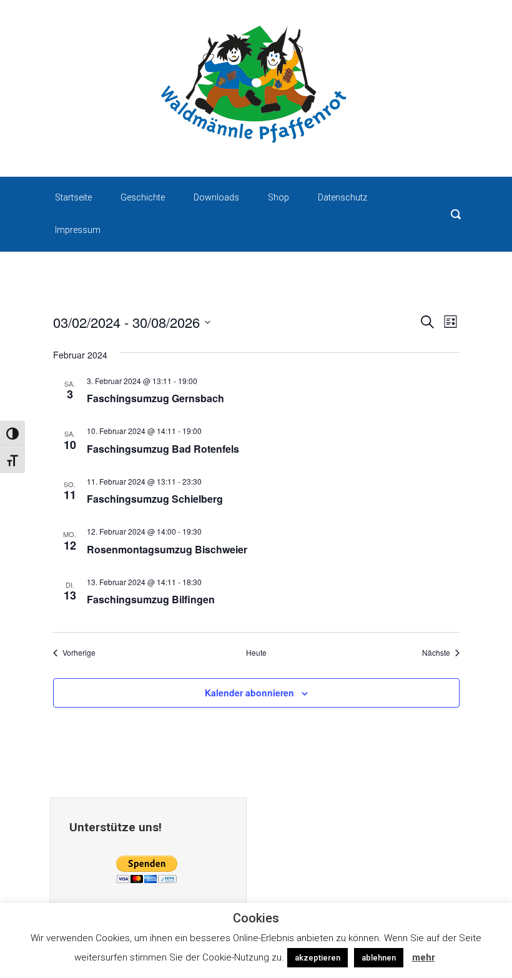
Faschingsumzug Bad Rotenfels (163, 449)
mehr (423, 957)
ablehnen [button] (379, 957)
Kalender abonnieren (249, 692)
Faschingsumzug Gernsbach (155, 398)
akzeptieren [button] (317, 957)
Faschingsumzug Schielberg (155, 498)
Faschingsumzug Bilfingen (151, 599)
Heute (256, 653)
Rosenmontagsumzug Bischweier (167, 549)
